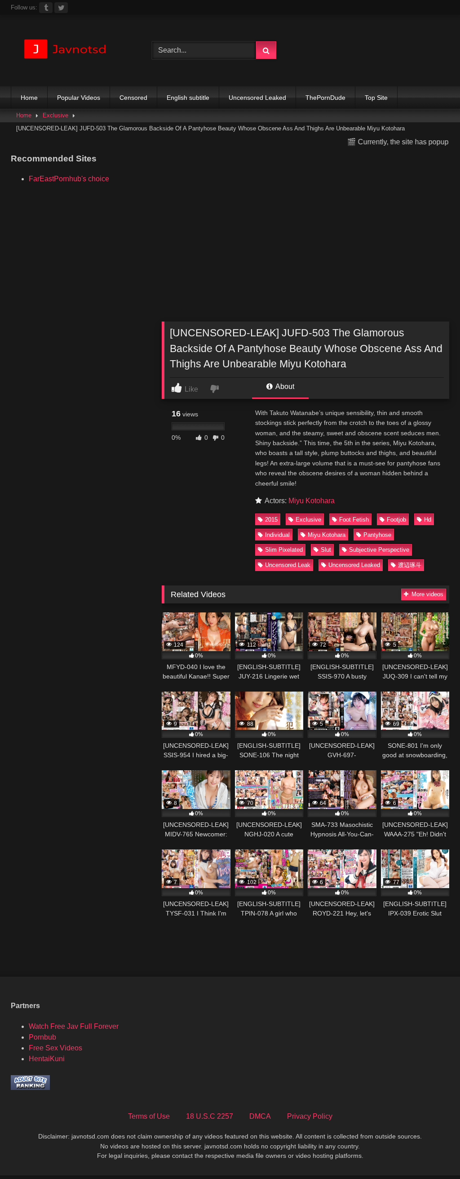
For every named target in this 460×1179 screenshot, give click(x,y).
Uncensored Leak (287, 565)
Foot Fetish (354, 519)
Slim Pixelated (284, 549)
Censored (133, 97)
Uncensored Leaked (257, 97)
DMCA (260, 1116)
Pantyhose (377, 534)
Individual (277, 534)
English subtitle (188, 97)
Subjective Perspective (379, 549)
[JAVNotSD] (71, 50)
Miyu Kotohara (311, 501)
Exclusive (55, 115)
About (284, 386)
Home (29, 97)
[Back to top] (432, 1152)
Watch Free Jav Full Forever (74, 1026)
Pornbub (42, 1037)
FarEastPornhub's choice (69, 179)
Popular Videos (78, 97)
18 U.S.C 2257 (209, 1116)
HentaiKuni (47, 1059)
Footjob (396, 519)
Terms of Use (149, 1116)
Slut (326, 549)
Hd (427, 519)
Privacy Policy (309, 1116)
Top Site (376, 97)
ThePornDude (325, 97)
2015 (271, 519)
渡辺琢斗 (409, 565)
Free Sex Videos (55, 1048)
